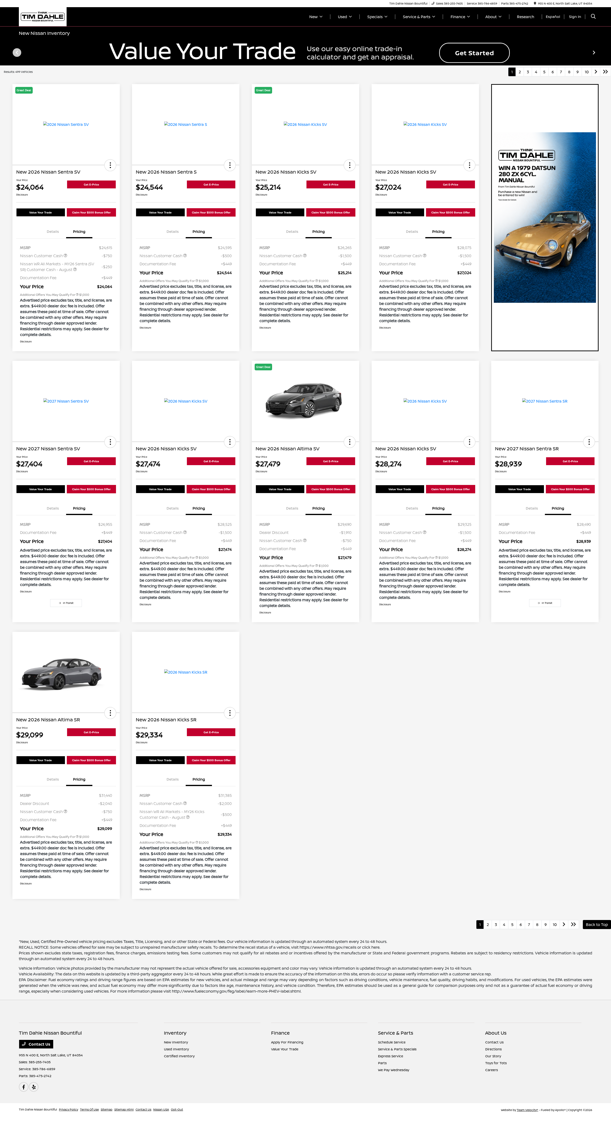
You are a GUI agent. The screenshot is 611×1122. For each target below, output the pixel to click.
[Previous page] (16, 52)
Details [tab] (53, 231)
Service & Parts (395, 1033)
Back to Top (597, 924)
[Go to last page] (605, 71)
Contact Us (39, 1044)
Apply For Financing (287, 1042)
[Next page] (594, 52)
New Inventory (176, 1042)
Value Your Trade (40, 212)
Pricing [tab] (79, 231)
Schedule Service (392, 1042)
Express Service (390, 1056)
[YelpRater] (33, 1087)
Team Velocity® (527, 1110)
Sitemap (106, 1109)
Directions (493, 1049)
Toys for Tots (496, 1063)
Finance (280, 1033)
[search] (593, 17)
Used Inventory (176, 1049)
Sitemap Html (124, 1109)
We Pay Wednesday (393, 1070)
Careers (491, 1070)
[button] (110, 165)
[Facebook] (23, 1087)
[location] (535, 3)
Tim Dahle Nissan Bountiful (38, 1109)
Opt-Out (177, 1109)
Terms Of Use (89, 1109)
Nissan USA (161, 1109)
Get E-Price (91, 184)
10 (587, 71)
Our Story (493, 1056)
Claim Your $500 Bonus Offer (91, 212)
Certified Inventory (179, 1056)
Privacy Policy (68, 1109)
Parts (382, 1063)
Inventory (175, 1033)
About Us (495, 1033)
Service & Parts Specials (397, 1049)
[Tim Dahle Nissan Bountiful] (43, 16)
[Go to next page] (596, 71)
